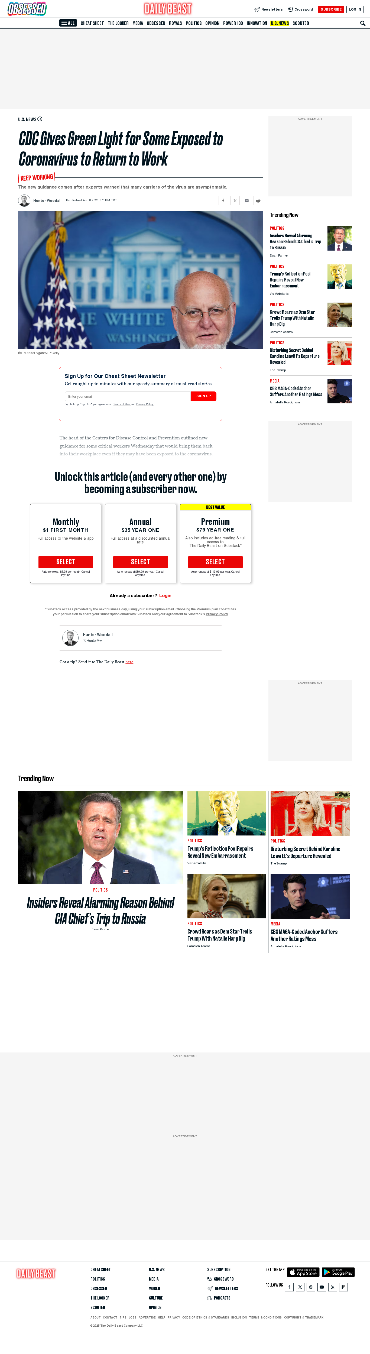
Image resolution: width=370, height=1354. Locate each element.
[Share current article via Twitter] (235, 200)
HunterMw (94, 641)
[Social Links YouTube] (321, 1288)
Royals (175, 23)
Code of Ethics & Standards (205, 1317)
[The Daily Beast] (168, 9)
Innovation (257, 23)
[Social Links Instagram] (311, 1288)
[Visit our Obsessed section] (44, 9)
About (95, 1317)
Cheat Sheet (92, 23)
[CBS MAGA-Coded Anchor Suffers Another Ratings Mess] (339, 402)
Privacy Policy (145, 404)
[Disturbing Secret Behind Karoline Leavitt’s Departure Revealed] (339, 363)
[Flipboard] (343, 1288)
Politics (194, 23)
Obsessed (156, 23)
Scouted (301, 23)
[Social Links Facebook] (289, 1288)
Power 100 (233, 23)
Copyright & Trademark (304, 1317)
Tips (122, 1317)
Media (137, 23)
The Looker (118, 23)
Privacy (174, 1317)
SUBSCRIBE (331, 9)
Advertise (147, 1317)
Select (65, 562)
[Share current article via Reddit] (258, 200)
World (154, 1289)
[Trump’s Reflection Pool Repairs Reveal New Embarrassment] (339, 287)
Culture (156, 1298)
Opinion (212, 23)
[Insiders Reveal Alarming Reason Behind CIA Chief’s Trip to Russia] (339, 249)
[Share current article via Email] (246, 200)
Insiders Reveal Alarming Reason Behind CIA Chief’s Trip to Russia (100, 910)
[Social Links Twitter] (300, 1288)
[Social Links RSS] (332, 1288)
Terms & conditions (265, 1317)
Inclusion (239, 1317)
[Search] (363, 23)
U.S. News (280, 23)
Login (165, 595)
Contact (110, 1317)
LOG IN (355, 9)
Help (161, 1317)
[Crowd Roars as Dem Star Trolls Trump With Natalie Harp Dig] (339, 325)
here (129, 661)
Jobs (133, 1317)
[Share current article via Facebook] (223, 200)
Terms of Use (122, 404)
